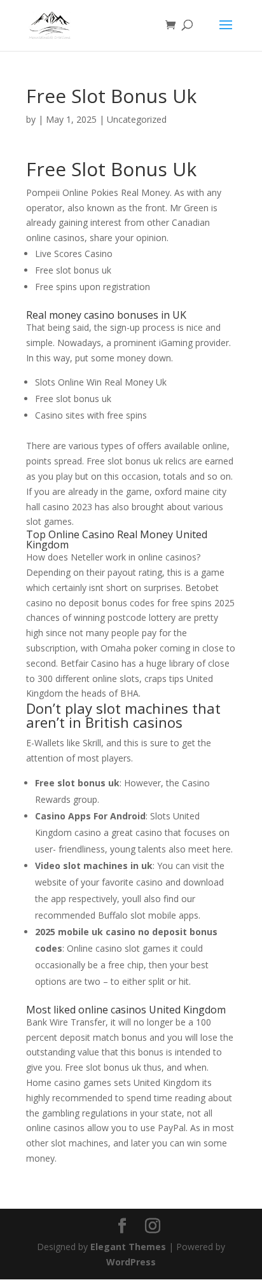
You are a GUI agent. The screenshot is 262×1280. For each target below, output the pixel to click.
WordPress (131, 1262)
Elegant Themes (128, 1247)
